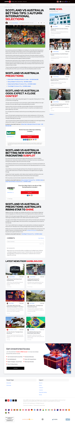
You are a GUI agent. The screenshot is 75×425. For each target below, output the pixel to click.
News (11, 7)
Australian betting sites (31, 230)
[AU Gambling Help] (27, 419)
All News (51, 114)
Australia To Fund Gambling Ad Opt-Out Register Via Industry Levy (59, 104)
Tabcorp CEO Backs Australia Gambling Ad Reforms (59, 29)
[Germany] (32, 410)
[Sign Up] (57, 2)
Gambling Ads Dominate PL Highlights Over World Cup (33, 279)
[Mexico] (52, 410)
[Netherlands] (55, 410)
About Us (40, 382)
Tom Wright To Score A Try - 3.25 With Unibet (19, 86)
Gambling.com (7, 7)
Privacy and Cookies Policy (39, 405)
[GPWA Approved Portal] (68, 419)
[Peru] (63, 410)
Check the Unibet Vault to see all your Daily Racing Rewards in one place (29, 186)
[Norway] (60, 410)
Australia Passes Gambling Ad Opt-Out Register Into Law (59, 79)
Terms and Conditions (28, 405)
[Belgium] (14, 410)
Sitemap (40, 394)
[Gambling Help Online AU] (9, 419)
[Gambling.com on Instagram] (13, 404)
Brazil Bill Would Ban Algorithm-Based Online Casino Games (34, 332)
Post (43, 243)
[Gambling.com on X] (6, 404)
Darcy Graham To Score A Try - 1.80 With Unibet (20, 81)
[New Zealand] (57, 410)
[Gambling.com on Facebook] (11, 404)
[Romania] (66, 410)
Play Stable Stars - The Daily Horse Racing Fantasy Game (35, 306)
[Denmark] (29, 410)
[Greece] (34, 410)
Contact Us (41, 387)
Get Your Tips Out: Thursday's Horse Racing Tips (15, 332)
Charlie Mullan (12, 276)
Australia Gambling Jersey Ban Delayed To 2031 (59, 54)
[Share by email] (41, 23)
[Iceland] (37, 410)
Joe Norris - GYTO (13, 329)
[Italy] (49, 410)
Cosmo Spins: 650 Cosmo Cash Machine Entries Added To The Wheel (15, 306)
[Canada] (23, 410)
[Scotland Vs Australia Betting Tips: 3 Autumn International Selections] (9, 410)
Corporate (41, 390)
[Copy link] (44, 23)
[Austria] (11, 410)
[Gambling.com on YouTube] (8, 404)
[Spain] (69, 410)
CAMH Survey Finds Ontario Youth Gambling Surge (14, 279)
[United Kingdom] (6, 410)
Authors (40, 385)
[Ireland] (46, 410)
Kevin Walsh (11, 303)
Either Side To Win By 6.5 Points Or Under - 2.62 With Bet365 (23, 79)
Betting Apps (9, 385)
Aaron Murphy (15, 22)
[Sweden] (6, 413)
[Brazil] (20, 410)
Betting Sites (9, 382)
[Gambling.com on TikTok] (16, 404)
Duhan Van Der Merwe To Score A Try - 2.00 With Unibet (22, 84)
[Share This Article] (38, 23)
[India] (43, 410)
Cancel (40, 243)
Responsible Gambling (43, 392)
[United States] (9, 413)
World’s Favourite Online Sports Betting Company (30, 130)
